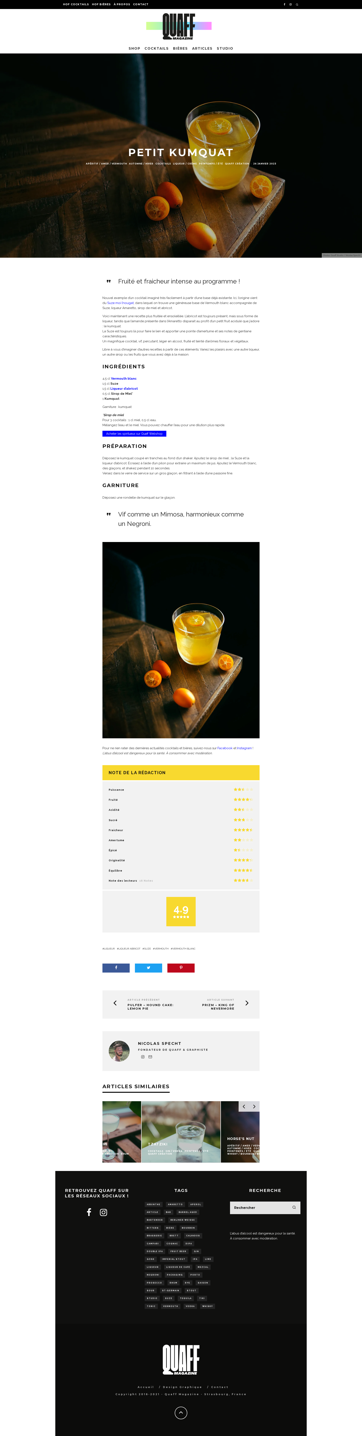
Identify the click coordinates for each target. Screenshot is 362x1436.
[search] (294, 1208)
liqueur (109, 948)
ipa (195, 1259)
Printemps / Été (211, 163)
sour (151, 1291)
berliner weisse (183, 1220)
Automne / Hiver (141, 163)
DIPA (189, 1244)
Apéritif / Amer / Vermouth (106, 163)
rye (187, 1283)
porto (195, 1275)
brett (174, 1236)
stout (192, 1291)
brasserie (154, 1236)
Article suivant (220, 1000)
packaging (175, 1275)
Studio (225, 48)
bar (168, 1212)
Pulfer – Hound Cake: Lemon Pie (151, 1006)
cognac (172, 1244)
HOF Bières (101, 4)
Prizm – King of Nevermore (218, 1006)
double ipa (155, 1251)
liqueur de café (178, 1267)
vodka (190, 1306)
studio (152, 1298)
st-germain (170, 1291)
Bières (180, 48)
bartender (155, 1220)
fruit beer (178, 1251)
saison (203, 1283)
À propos (122, 4)
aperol (195, 1204)
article (152, 1212)
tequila (186, 1298)
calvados (193, 1236)
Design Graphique (182, 1387)
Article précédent (144, 1000)
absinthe (153, 1204)
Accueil (146, 1387)
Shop (134, 48)
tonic (151, 1306)
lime (208, 1259)
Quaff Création (237, 163)
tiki (202, 1298)
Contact (141, 4)
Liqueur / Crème (185, 163)
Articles (202, 48)
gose (151, 1259)
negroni (153, 1275)
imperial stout (173, 1259)
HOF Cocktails (76, 4)
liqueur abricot (129, 948)
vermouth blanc (183, 948)
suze (147, 948)
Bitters (153, 1228)
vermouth (162, 948)
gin (196, 1251)
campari (153, 1244)
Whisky (207, 1306)
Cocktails (157, 48)
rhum (173, 1283)
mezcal (203, 1267)
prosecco (154, 1283)
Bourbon (188, 1228)
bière (170, 1228)
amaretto (175, 1204)
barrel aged (188, 1212)
